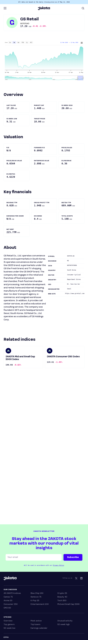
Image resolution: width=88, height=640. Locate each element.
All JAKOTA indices (12, 593)
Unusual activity (64, 621)
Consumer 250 (11, 604)
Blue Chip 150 (37, 593)
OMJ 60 (7, 608)
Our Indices (10, 590)
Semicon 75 (36, 597)
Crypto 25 (62, 593)
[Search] (83, 8)
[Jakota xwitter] (76, 578)
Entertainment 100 (40, 604)
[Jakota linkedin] (81, 578)
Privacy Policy (58, 565)
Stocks (7, 617)
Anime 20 (8, 601)
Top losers (35, 625)
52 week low (9, 628)
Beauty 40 (62, 597)
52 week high (63, 625)
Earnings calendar (39, 628)
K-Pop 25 (35, 601)
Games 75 (8, 597)
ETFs (6, 637)
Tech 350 (61, 601)
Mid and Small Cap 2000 (68, 604)
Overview (8, 621)
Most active (36, 621)
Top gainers (9, 625)
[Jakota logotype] (44, 9)
